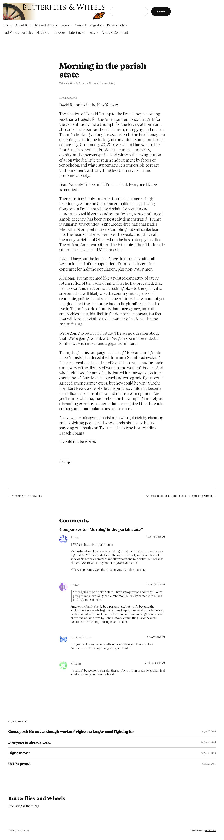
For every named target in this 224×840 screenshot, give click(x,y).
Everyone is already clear (29, 742)
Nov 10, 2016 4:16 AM (154, 663)
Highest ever (19, 753)
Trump (65, 462)
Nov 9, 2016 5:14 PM (155, 584)
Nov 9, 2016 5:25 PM (155, 636)
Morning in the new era (27, 495)
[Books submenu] (71, 25)
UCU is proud (19, 764)
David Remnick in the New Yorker (88, 105)
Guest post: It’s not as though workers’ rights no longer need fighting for (71, 731)
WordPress (210, 830)
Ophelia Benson (78, 83)
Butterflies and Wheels (36, 797)
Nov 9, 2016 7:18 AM (155, 536)
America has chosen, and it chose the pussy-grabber (179, 495)
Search (161, 11)
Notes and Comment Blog (102, 83)
